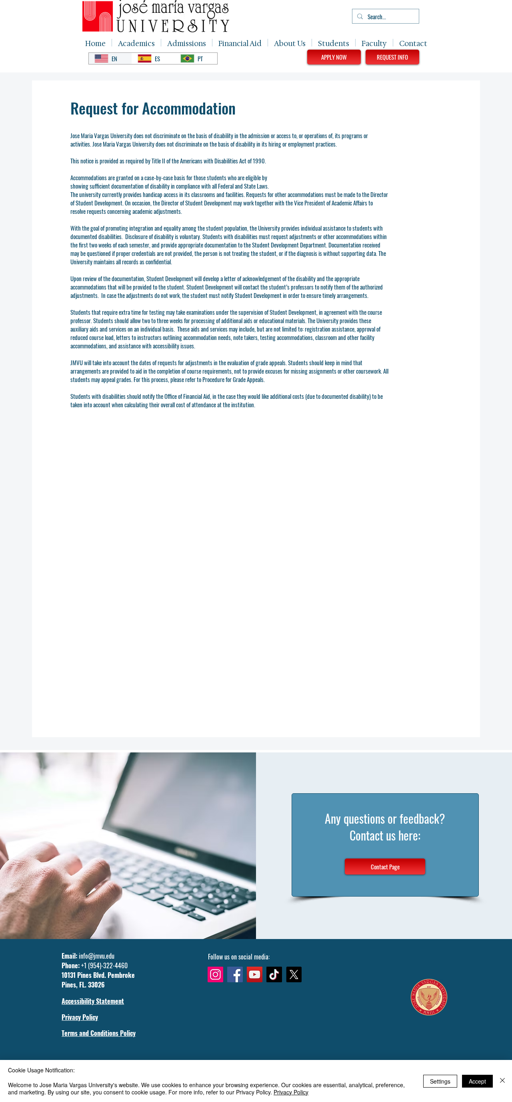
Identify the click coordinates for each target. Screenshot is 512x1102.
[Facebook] (235, 974)
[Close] (502, 1081)
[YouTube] (254, 974)
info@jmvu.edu (96, 956)
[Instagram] (215, 974)
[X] (294, 974)
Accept (477, 1081)
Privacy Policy (291, 1092)
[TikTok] (274, 974)
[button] (136, 42)
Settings (440, 1081)
